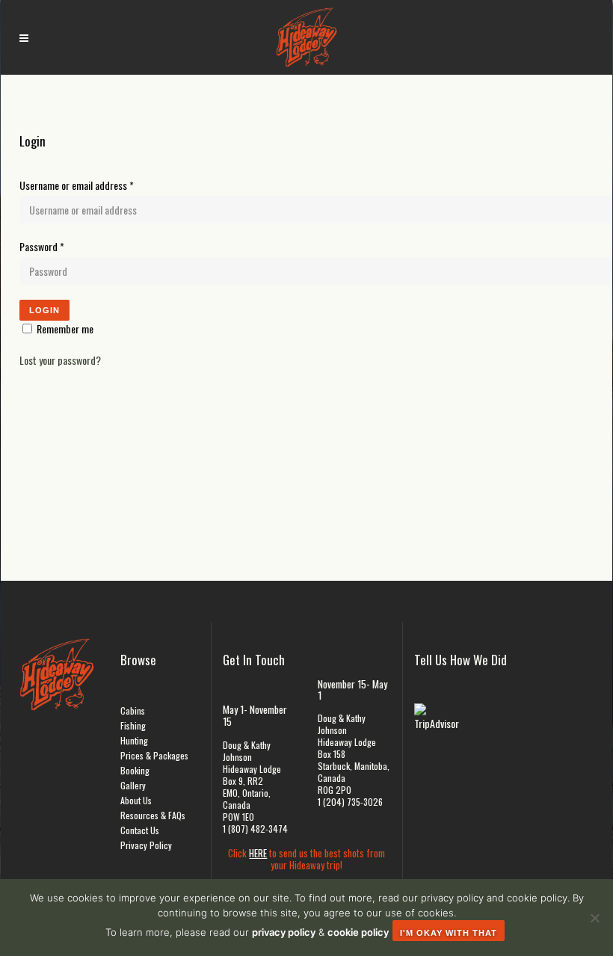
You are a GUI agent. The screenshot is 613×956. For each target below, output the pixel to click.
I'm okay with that (448, 932)
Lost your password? (60, 360)
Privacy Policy (146, 845)
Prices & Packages (154, 755)
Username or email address (76, 185)
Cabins (132, 710)
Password (41, 246)
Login (44, 310)
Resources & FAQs (152, 815)
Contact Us (139, 830)
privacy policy (283, 932)
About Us (136, 800)
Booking (135, 770)
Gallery (133, 785)
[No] (594, 917)
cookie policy (358, 932)
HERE (258, 852)
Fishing (133, 725)
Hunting (134, 740)
